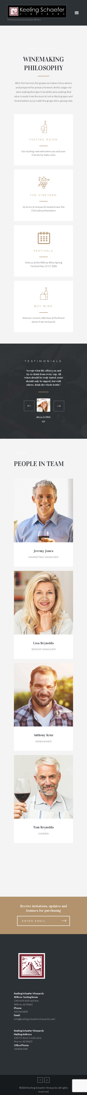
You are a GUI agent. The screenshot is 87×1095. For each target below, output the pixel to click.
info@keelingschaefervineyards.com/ (34, 1019)
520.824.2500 (20, 1048)
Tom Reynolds (43, 827)
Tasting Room (43, 139)
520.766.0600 (20, 1011)
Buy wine (43, 306)
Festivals (43, 250)
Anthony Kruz (43, 735)
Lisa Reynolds (43, 643)
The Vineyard (43, 195)
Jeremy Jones (43, 551)
